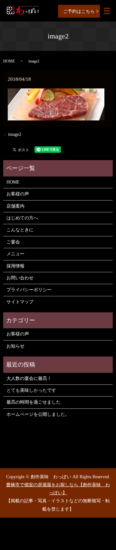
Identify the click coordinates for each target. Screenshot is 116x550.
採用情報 (15, 266)
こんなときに (20, 229)
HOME (9, 61)
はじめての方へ (22, 218)
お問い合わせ (20, 277)
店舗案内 (15, 206)
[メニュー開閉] (107, 11)
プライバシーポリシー (29, 289)
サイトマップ (20, 302)
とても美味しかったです (31, 390)
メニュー (15, 253)
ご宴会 (13, 242)
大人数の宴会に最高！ (29, 378)
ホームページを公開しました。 (38, 414)
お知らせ (15, 346)
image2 (14, 134)
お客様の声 (17, 194)
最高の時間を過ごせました (33, 402)
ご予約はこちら (79, 11)
